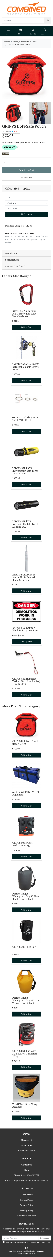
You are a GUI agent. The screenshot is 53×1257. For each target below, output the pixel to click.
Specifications (12, 260)
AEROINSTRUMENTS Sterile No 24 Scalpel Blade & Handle (23, 577)
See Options (26, 641)
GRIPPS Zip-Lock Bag (24, 947)
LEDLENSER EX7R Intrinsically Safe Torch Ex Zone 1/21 (25, 471)
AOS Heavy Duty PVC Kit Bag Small (25, 793)
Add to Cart (27, 170)
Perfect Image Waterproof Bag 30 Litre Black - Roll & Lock (25, 896)
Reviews (9, 266)
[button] (26, 177)
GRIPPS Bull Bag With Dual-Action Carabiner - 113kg (25, 1054)
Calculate (27, 214)
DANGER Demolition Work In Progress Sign (25, 629)
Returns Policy (26, 1205)
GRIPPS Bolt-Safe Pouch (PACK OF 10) (25, 742)
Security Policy (26, 1210)
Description (11, 253)
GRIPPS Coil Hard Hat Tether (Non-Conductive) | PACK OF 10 (26, 681)
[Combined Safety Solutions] (26, 8)
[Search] (47, 20)
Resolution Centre (26, 1150)
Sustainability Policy (26, 1215)
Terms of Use (26, 1194)
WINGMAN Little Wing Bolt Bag (24, 1105)
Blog (26, 1170)
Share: (6, 131)
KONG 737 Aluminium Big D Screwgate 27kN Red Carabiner (24, 314)
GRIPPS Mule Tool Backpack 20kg (22, 844)
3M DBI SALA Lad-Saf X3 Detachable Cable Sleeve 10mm (25, 367)
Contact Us (26, 1165)
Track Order (26, 1145)
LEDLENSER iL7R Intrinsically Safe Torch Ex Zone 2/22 (25, 524)
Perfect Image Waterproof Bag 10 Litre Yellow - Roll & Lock (25, 1000)
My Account (26, 1140)
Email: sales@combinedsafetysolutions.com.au (26, 1180)
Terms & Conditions (29, 1242)
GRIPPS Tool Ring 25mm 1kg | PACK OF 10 (25, 419)
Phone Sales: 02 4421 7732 (26, 1175)
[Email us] (26, 1248)
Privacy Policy (26, 1200)
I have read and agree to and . (27, 1242)
